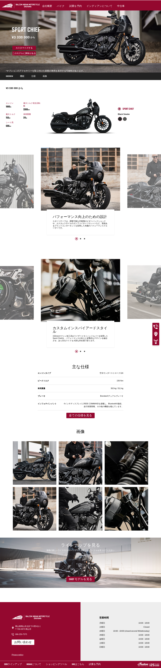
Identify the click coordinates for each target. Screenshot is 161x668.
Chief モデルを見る (80, 579)
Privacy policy (17, 655)
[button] (10, 194)
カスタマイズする (24, 48)
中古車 (121, 6)
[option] (80, 192)
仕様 (33, 76)
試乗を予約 (75, 6)
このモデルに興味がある (24, 53)
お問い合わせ (23, 642)
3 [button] (84, 238)
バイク (61, 6)
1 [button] (76, 238)
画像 (45, 76)
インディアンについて (99, 6)
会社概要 (47, 6)
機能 (22, 76)
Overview (9, 76)
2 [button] (80, 238)
